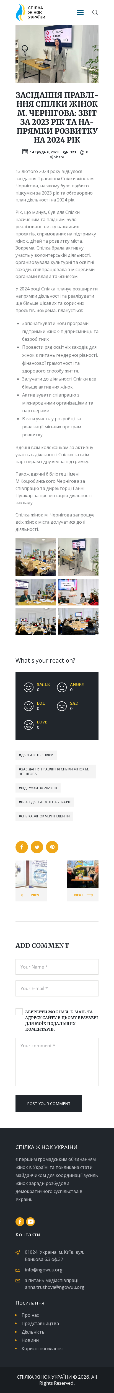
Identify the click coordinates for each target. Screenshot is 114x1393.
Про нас (30, 1315)
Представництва (40, 1323)
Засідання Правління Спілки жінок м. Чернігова (54, 771)
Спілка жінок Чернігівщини (45, 816)
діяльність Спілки (37, 755)
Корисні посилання (42, 1348)
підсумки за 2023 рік (39, 788)
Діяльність (33, 1332)
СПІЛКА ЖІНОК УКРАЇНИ (44, 1377)
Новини (30, 1340)
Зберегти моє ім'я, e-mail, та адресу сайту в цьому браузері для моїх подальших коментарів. (61, 1020)
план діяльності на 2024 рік (46, 802)
